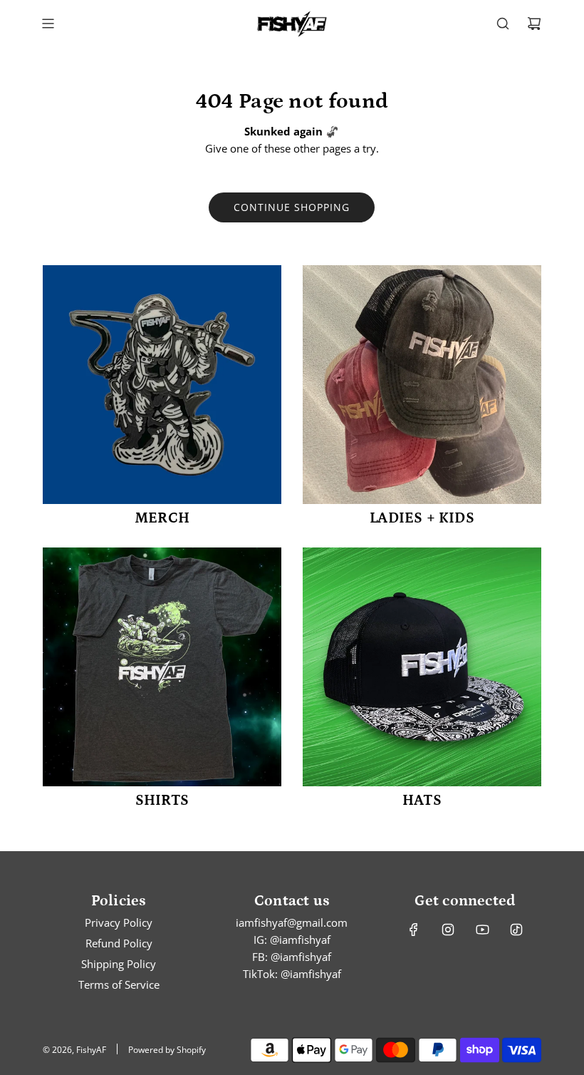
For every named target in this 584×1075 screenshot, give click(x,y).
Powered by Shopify (167, 1050)
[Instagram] (448, 929)
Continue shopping (292, 207)
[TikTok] (516, 929)
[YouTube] (482, 929)
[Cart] (534, 23)
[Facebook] (413, 929)
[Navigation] (47, 23)
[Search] (502, 23)
